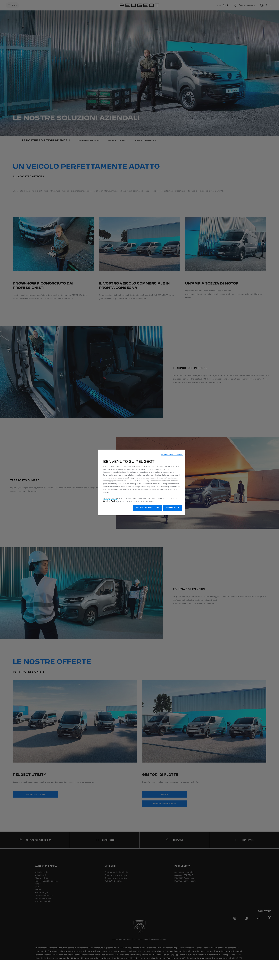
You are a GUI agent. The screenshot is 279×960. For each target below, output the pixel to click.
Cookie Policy (110, 501)
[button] (172, 455)
